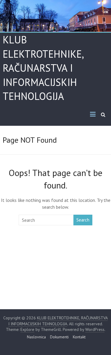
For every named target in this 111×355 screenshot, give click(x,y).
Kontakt (79, 337)
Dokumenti (59, 337)
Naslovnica (36, 337)
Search (82, 220)
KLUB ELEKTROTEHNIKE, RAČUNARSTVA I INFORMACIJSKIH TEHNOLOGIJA (43, 68)
